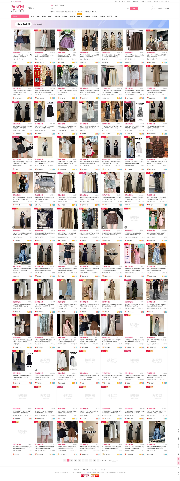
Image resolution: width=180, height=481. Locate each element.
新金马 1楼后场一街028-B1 (154, 308)
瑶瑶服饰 (106, 311)
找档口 (38, 16)
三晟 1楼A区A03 (151, 272)
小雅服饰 (61, 62)
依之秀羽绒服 (62, 240)
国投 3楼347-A (106, 344)
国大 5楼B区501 (151, 237)
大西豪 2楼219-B (84, 344)
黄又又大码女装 (63, 418)
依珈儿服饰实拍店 (152, 62)
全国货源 (79, 16)
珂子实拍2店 (130, 98)
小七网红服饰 (40, 98)
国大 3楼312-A (39, 94)
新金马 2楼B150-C (84, 415)
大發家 (16, 169)
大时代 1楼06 (16, 379)
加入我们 (94, 469)
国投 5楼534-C (16, 272)
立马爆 (61, 133)
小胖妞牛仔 (62, 98)
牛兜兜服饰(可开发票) (85, 347)
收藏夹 (128, 1)
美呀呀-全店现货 (108, 383)
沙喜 (59, 347)
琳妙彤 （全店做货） (130, 311)
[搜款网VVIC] (17, 8)
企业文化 (85, 469)
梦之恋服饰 (17, 418)
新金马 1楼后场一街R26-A (86, 59)
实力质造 (72, 16)
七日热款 (94, 16)
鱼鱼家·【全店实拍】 (18, 347)
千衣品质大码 (40, 418)
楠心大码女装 (40, 62)
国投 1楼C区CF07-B (63, 237)
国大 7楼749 (61, 94)
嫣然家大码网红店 (130, 240)
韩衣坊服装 (88, 11)
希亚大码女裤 (105, 98)
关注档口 (102, 16)
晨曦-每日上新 (130, 347)
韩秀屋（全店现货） (152, 418)
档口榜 (44, 16)
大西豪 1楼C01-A (17, 308)
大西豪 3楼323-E (151, 379)
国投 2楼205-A (106, 272)
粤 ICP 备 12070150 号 (79, 472)
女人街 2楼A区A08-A (130, 272)
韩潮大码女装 (128, 62)
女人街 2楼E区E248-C (85, 379)
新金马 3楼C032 (17, 450)
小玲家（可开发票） (130, 133)
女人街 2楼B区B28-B (18, 415)
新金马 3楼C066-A (17, 237)
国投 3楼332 (16, 201)
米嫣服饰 (84, 240)
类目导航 (15, 16)
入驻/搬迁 (160, 8)
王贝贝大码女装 (128, 205)
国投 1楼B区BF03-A (130, 308)
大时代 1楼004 (151, 415)
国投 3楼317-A (61, 272)
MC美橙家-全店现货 (40, 347)
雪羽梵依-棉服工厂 (85, 205)
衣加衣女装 (129, 169)
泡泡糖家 (151, 383)
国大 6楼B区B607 (39, 272)
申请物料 (166, 8)
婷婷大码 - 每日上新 (152, 311)
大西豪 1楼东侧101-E (18, 94)
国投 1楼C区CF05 (62, 166)
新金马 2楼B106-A (84, 272)
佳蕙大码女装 (107, 169)
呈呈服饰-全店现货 (108, 240)
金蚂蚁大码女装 (40, 133)
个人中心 (121, 1)
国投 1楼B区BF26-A (63, 379)
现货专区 (57, 16)
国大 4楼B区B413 (84, 166)
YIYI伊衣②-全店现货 (18, 205)
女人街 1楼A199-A (62, 308)
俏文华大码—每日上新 (70, 11)
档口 (56, 5)
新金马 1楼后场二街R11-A (131, 237)
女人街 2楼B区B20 (129, 415)
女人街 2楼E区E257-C (152, 94)
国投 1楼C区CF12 (129, 166)
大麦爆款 (39, 383)
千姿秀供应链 (62, 169)
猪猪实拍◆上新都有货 (16, 276)
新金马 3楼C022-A (17, 166)
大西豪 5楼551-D (129, 379)
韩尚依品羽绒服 (40, 240)
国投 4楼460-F (150, 201)
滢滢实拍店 (107, 347)
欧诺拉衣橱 (83, 62)
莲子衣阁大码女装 (108, 133)
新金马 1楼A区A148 (40, 166)
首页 (116, 1)
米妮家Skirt (152, 98)
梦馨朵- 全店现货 (130, 418)
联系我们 (103, 469)
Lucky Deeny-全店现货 (18, 133)
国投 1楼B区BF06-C (130, 94)
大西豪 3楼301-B (62, 130)
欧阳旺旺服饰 (152, 347)
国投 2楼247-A (39, 379)
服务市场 (109, 16)
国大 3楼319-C (39, 344)
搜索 (133, 8)
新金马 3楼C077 (39, 201)
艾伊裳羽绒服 (18, 98)
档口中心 (135, 1)
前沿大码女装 (85, 169)
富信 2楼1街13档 (84, 94)
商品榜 (50, 16)
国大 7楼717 (105, 130)
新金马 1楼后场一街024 (19, 130)
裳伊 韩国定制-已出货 (152, 169)
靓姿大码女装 (85, 276)
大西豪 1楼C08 (128, 130)
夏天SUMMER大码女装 (152, 240)
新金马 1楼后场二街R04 (19, 59)
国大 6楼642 (150, 130)
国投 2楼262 (83, 308)
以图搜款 (62, 5)
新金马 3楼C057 (39, 59)
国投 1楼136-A (128, 344)
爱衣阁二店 (17, 383)
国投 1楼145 (38, 308)
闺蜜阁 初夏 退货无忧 (63, 383)
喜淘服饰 (151, 205)
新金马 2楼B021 (106, 166)
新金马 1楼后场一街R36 (153, 59)
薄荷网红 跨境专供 (108, 276)
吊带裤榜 (52, 11)
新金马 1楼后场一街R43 (108, 94)
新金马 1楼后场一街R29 (41, 130)
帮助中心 (149, 1)
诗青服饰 (61, 276)
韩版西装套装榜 (60, 11)
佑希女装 (129, 276)
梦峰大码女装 (40, 276)
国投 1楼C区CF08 (106, 415)
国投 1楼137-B (106, 379)
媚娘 (83, 383)
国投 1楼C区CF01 (39, 237)
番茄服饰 (17, 454)
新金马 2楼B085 (62, 415)
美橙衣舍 (84, 133)
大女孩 (14, 62)
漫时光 (128, 383)
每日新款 (64, 16)
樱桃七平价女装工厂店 (39, 205)
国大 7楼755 (128, 201)
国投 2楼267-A (106, 237)
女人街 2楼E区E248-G (152, 344)
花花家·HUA (85, 98)
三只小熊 (84, 418)
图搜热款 (87, 16)
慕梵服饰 (84, 311)
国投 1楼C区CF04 (84, 201)
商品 (52, 5)
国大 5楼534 (150, 166)
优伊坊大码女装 (106, 62)
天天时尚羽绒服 (40, 311)
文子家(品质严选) (63, 205)
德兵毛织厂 (81, 11)
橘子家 (106, 205)
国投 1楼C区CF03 (62, 201)
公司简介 (76, 469)
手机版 (143, 1)
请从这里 (16, 1)
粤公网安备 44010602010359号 (96, 472)
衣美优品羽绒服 (18, 311)
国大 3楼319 (83, 130)
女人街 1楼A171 (84, 237)
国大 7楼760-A (106, 59)
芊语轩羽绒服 (152, 276)
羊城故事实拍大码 (18, 240)
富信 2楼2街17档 (62, 344)
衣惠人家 (94, 11)
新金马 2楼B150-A (107, 201)
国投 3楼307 (61, 59)
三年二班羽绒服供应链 (108, 418)
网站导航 (156, 1)
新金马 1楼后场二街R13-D (41, 415)
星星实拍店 (62, 311)
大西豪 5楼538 (16, 344)
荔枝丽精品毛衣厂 (40, 169)
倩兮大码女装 (152, 133)
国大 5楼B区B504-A (130, 59)
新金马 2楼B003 (106, 308)
